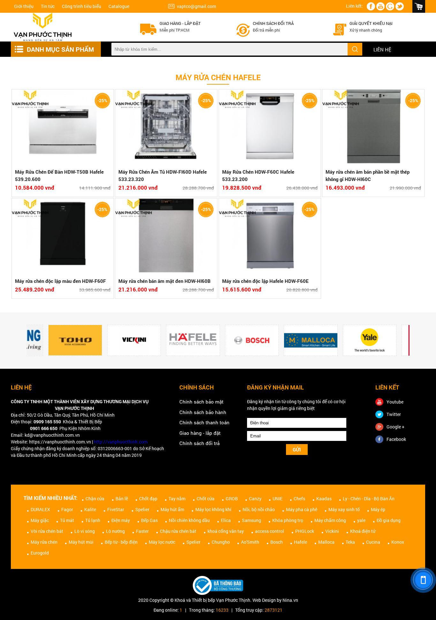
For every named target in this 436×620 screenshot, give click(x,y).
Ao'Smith (250, 542)
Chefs (299, 498)
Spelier (142, 509)
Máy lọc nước (162, 542)
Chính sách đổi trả (273, 23)
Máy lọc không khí (213, 509)
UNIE (277, 498)
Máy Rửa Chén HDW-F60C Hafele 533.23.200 (258, 175)
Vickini (332, 531)
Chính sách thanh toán (204, 422)
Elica (226, 520)
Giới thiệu (24, 6)
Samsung (251, 520)
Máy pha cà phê (301, 509)
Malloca (326, 542)
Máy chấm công (330, 520)
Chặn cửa (95, 498)
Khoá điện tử (362, 531)
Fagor (67, 509)
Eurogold (40, 553)
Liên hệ (382, 49)
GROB (232, 498)
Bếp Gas (149, 520)
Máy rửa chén (44, 542)
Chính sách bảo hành (202, 412)
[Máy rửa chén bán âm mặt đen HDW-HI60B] (166, 236)
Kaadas (324, 498)
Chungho (221, 542)
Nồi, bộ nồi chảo (259, 509)
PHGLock (304, 531)
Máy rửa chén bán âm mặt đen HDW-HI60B (164, 281)
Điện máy (120, 520)
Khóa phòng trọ (287, 520)
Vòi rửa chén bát (47, 531)
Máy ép (378, 509)
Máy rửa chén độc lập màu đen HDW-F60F (60, 281)
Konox (397, 542)
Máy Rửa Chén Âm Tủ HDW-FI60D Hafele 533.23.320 (162, 175)
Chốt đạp (148, 498)
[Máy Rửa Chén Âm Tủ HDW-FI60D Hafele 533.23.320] (166, 127)
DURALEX (40, 509)
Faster (142, 531)
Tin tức (48, 6)
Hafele (300, 542)
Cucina (373, 542)
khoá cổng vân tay (225, 531)
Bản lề (122, 498)
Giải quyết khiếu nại (371, 23)
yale (361, 520)
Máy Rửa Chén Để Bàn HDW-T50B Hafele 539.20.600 (59, 175)
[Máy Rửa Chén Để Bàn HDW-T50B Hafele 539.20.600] (63, 127)
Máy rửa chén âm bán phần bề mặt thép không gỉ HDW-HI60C (368, 175)
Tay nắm (177, 498)
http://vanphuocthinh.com (120, 442)
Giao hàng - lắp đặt (180, 23)
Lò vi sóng (84, 531)
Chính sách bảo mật (201, 401)
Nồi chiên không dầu (189, 520)
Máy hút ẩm (172, 509)
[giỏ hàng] (418, 6)
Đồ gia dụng (389, 520)
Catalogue (119, 6)
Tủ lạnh (92, 520)
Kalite (90, 509)
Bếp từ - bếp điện (121, 542)
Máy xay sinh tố (344, 509)
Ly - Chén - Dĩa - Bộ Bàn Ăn (369, 498)
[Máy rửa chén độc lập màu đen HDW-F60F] (63, 236)
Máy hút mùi (81, 542)
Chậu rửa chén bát (178, 531)
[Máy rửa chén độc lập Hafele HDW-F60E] (270, 236)
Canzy (255, 498)
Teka (350, 542)
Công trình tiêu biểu (81, 6)
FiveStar (115, 509)
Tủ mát (67, 520)
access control (269, 531)
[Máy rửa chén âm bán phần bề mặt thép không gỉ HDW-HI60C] (373, 127)
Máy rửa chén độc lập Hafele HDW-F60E (265, 281)
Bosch (276, 542)
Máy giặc (40, 520)
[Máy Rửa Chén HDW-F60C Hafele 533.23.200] (270, 127)
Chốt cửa (205, 498)
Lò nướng (115, 531)
